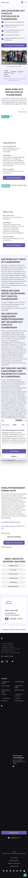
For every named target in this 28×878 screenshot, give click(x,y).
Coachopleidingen (19, 681)
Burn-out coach (13, 574)
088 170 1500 (23, 104)
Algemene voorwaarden (14, 863)
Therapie (3, 694)
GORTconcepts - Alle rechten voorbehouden (14, 853)
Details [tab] (14, 424)
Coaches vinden (5, 686)
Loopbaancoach (13, 565)
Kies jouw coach (14, 832)
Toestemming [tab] (5, 424)
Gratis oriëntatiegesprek (14, 178)
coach (6, 494)
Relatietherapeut (13, 586)
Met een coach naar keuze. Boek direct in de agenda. (19, 761)
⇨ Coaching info (5, 698)
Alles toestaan (14, 451)
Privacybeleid (14, 857)
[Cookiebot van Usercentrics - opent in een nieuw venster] (16, 420)
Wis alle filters (23, 112)
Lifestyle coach (13, 578)
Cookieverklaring (14, 866)
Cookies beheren (19, 701)
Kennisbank (4, 701)
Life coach (13, 570)
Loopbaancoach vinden (19, 686)
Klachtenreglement (14, 860)
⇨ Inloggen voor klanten (5, 682)
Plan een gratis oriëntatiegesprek (14, 45)
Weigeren (14, 456)
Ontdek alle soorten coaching (14, 543)
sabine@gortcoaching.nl (8, 526)
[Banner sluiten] (25, 420)
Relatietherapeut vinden (5, 690)
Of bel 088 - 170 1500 (16, 619)
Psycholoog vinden (20, 690)
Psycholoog (13, 582)
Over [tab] (23, 424)
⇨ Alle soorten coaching (18, 695)
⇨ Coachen (18, 698)
